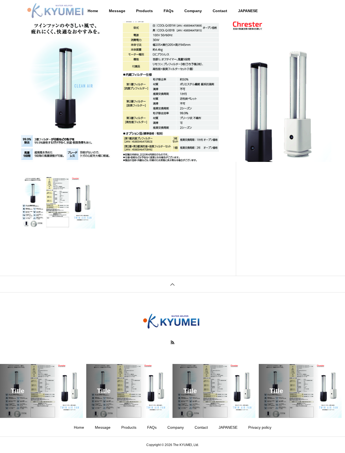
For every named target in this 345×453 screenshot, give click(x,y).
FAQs (169, 11)
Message (117, 11)
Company (193, 11)
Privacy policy (259, 427)
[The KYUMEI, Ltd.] (56, 11)
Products (144, 11)
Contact (220, 11)
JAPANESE (248, 11)
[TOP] (172, 284)
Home (79, 427)
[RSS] (172, 342)
